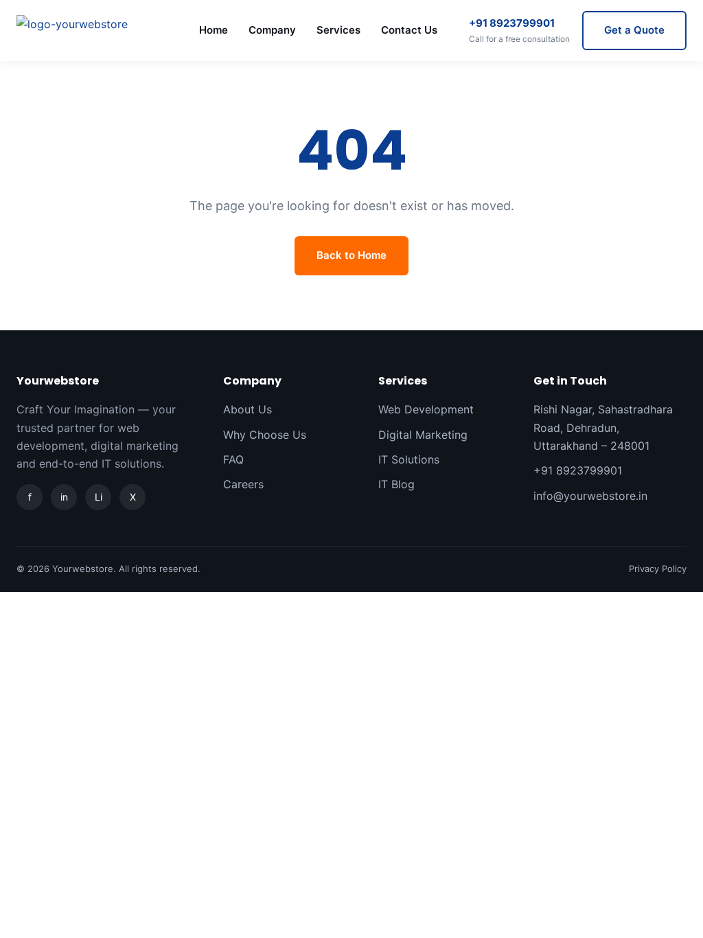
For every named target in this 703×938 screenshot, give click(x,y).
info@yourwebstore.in (590, 496)
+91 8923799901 (519, 30)
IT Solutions (408, 459)
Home (213, 29)
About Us (247, 409)
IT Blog (396, 484)
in (64, 497)
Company (272, 29)
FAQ (233, 459)
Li (98, 497)
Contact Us (409, 29)
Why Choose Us (264, 435)
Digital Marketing (423, 435)
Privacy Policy (658, 568)
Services (338, 29)
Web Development (426, 409)
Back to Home (351, 255)
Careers (243, 484)
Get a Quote (634, 29)
